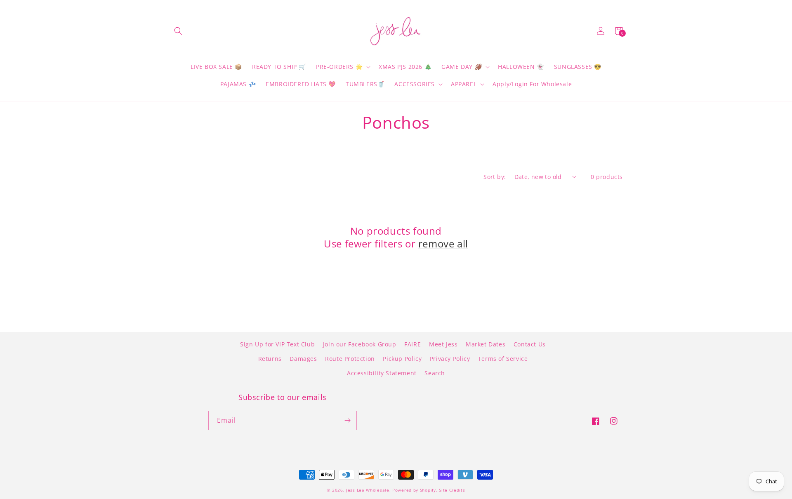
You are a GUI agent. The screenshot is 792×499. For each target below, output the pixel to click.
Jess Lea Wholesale (367, 490)
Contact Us (530, 344)
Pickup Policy (402, 358)
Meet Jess (443, 344)
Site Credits (452, 490)
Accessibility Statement (382, 373)
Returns (270, 358)
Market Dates (485, 344)
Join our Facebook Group (359, 344)
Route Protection (350, 358)
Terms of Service (503, 358)
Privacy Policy (450, 358)
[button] (178, 31)
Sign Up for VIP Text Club (277, 344)
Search (434, 373)
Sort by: (494, 177)
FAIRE (412, 344)
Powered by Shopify (414, 490)
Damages (303, 358)
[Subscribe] (347, 420)
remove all (443, 243)
